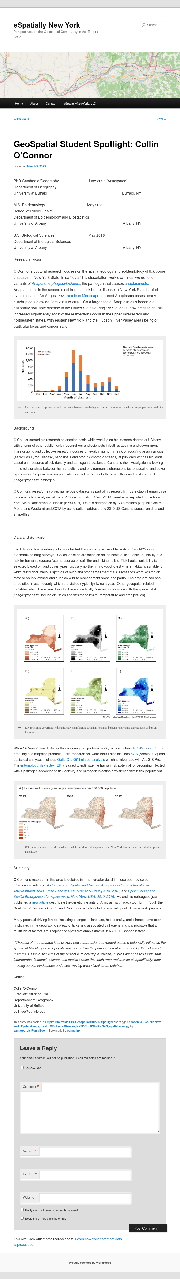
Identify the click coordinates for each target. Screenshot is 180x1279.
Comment (31, 1086)
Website (28, 1197)
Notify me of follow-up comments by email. (52, 1210)
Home (19, 103)
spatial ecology (119, 1026)
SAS (105, 1026)
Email (30, 1174)
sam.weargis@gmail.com (30, 1030)
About (34, 103)
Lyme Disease (65, 1026)
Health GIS (48, 1026)
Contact (51, 103)
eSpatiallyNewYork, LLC (80, 103)
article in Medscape (83, 295)
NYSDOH (82, 1026)
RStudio (95, 1026)
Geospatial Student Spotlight (94, 1022)
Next (161, 119)
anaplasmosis (136, 283)
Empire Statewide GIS (59, 1022)
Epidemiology (30, 1026)
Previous (21, 119)
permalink (73, 1030)
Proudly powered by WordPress (90, 1262)
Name (30, 1151)
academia (135, 1022)
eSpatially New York (47, 25)
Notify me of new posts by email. (45, 1218)
